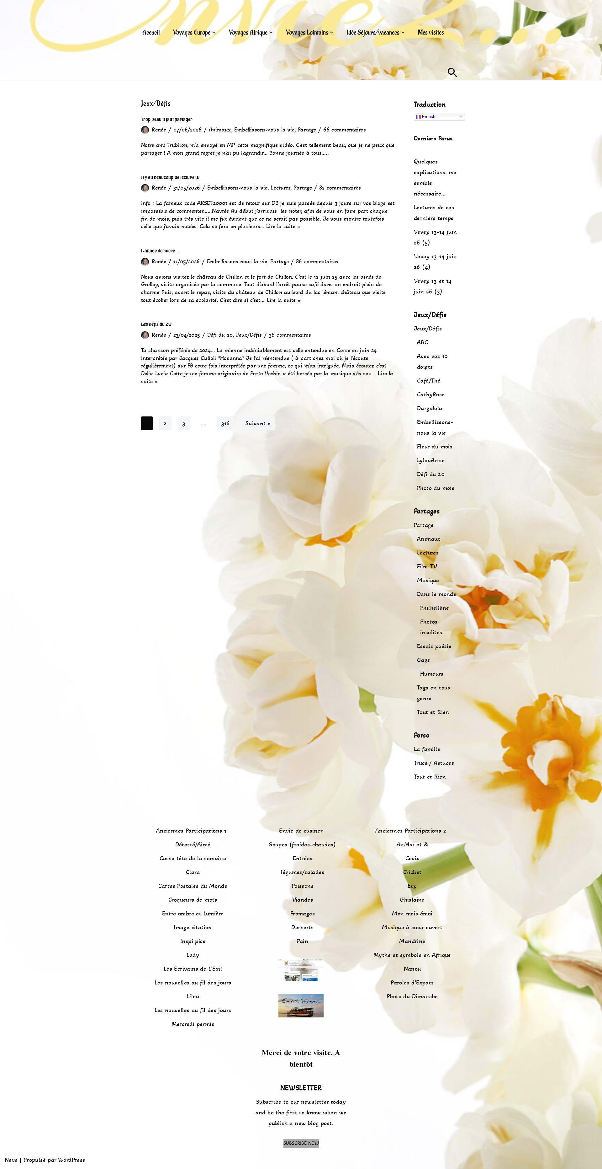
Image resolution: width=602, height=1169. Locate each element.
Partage (307, 129)
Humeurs (432, 674)
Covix (412, 858)
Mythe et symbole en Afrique (412, 955)
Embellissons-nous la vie (264, 129)
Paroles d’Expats (412, 982)
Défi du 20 (220, 334)
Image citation (193, 927)
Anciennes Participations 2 (410, 830)
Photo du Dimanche (412, 996)
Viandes (302, 900)
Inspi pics (192, 941)
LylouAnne (431, 460)
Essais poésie (434, 646)
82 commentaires (340, 187)
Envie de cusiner (301, 830)
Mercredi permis (193, 1024)
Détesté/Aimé (193, 844)
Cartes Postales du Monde (193, 886)
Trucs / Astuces (434, 763)
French (428, 116)
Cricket (412, 872)
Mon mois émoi (412, 913)
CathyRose (431, 394)
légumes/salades (302, 872)
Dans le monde (436, 594)
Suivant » (258, 423)
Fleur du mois (434, 446)
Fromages (302, 913)
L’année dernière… (160, 250)
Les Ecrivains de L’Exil (193, 969)
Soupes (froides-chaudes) (302, 844)
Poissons (303, 886)
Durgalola (429, 408)
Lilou (193, 996)
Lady (193, 955)
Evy (412, 886)
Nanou (412, 969)
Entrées (303, 858)
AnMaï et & (412, 844)
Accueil (151, 32)
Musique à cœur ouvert (412, 927)
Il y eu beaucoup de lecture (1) (170, 177)
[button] (213, 32)
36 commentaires (290, 334)
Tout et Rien (433, 712)
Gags (423, 660)
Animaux (220, 129)
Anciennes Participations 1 (191, 830)
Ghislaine (412, 900)
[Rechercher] (452, 72)
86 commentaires (317, 261)
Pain (303, 941)
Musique (428, 580)
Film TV (427, 566)
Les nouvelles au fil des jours (193, 982)
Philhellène (434, 608)
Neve (11, 1160)
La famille (427, 749)
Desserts (302, 927)
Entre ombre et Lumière (193, 913)
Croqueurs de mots (192, 900)
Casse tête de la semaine (193, 858)
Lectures (280, 187)
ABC (422, 342)
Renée (159, 129)
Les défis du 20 (156, 324)
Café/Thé (429, 380)
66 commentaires (344, 129)
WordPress (71, 1160)
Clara (193, 872)
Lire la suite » (283, 226)
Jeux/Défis (249, 334)
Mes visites (431, 32)
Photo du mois (435, 488)
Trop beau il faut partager (167, 119)
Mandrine (412, 941)
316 (225, 423)
